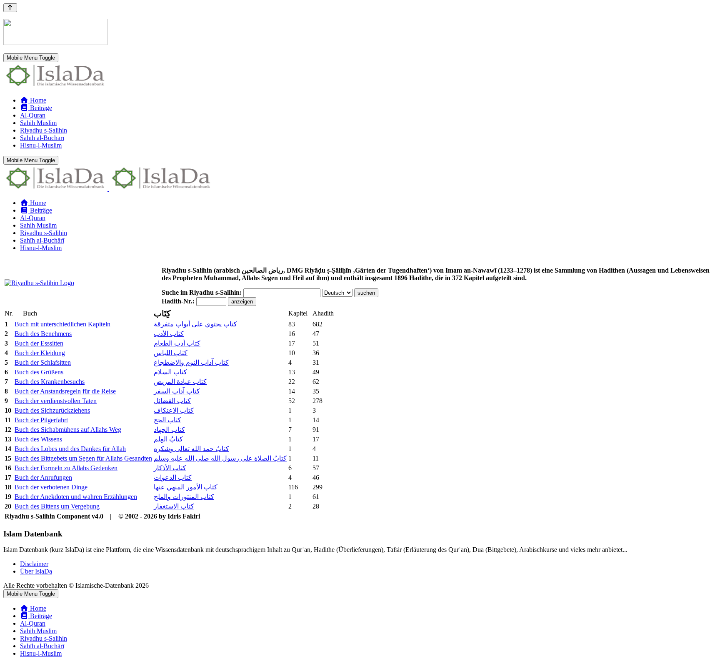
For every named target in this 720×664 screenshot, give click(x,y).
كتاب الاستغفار (174, 506)
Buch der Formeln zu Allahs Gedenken (66, 467)
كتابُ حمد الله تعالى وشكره (191, 448)
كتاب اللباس (171, 352)
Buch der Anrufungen (43, 477)
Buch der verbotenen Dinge (51, 487)
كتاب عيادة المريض (180, 381)
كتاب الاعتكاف (174, 410)
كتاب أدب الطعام (177, 343)
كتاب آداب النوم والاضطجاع (191, 362)
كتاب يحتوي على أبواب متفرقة (195, 324)
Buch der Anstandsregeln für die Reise (65, 391)
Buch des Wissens (38, 439)
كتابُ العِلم (168, 439)
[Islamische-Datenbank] (55, 86)
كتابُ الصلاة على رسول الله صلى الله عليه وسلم (220, 458)
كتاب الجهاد (169, 429)
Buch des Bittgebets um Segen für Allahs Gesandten (83, 458)
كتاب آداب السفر (177, 391)
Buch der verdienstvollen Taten (56, 400)
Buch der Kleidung (40, 352)
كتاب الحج (167, 419)
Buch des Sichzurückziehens (52, 410)
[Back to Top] (10, 7)
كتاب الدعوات (173, 477)
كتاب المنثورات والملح (184, 496)
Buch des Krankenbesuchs (50, 381)
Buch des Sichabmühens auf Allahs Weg (68, 429)
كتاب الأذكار (170, 467)
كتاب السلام (170, 372)
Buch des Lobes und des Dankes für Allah (70, 448)
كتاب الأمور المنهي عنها (186, 487)
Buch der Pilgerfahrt (41, 419)
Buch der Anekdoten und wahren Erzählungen (76, 496)
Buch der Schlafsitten (43, 362)
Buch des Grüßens (39, 372)
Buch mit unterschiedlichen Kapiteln (62, 324)
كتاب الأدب (169, 333)
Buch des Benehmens (43, 333)
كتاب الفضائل (172, 400)
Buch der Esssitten (39, 343)
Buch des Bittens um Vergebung (57, 506)
